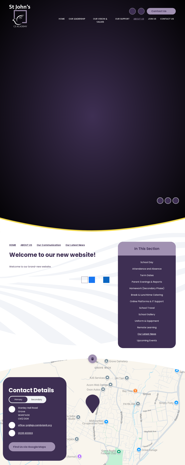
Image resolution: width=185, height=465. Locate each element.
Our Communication (49, 245)
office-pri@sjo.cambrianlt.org (35, 425)
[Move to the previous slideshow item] (160, 200)
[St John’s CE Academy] (19, 16)
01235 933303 (25, 433)
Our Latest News (75, 245)
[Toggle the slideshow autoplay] (176, 200)
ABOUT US (26, 245)
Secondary (36, 399)
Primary (18, 399)
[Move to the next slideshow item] (168, 200)
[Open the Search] (132, 11)
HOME (12, 245)
